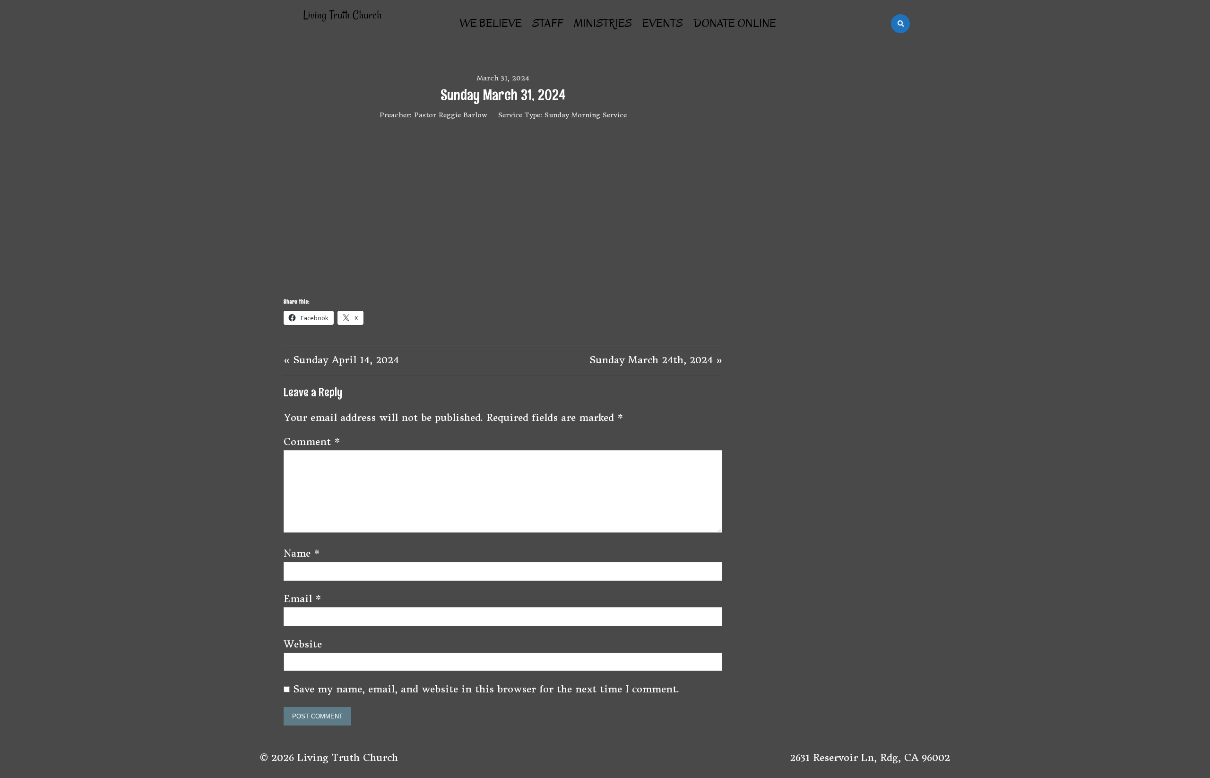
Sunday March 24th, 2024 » (655, 360)
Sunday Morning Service (585, 115)
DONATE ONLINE (734, 23)
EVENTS (662, 23)
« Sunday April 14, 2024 (341, 360)
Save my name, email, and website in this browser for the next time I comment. (486, 689)
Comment (312, 441)
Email (302, 598)
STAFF (547, 23)
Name (302, 553)
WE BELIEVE (490, 23)
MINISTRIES (603, 23)
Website (303, 644)
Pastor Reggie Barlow (450, 115)
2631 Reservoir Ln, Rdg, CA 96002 (870, 757)
